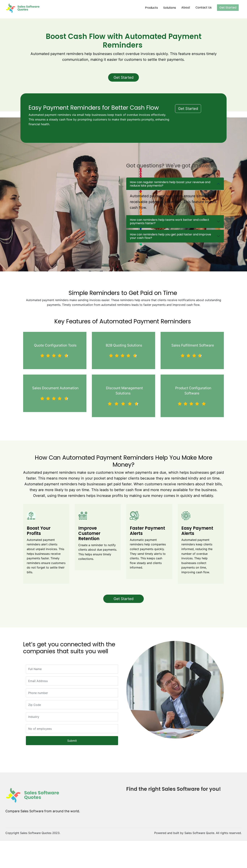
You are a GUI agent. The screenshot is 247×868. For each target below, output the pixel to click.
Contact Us (203, 7)
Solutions (169, 8)
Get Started (227, 7)
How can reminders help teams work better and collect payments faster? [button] (169, 221)
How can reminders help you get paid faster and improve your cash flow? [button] (170, 236)
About (185, 7)
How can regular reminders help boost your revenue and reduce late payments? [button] (170, 184)
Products (151, 8)
